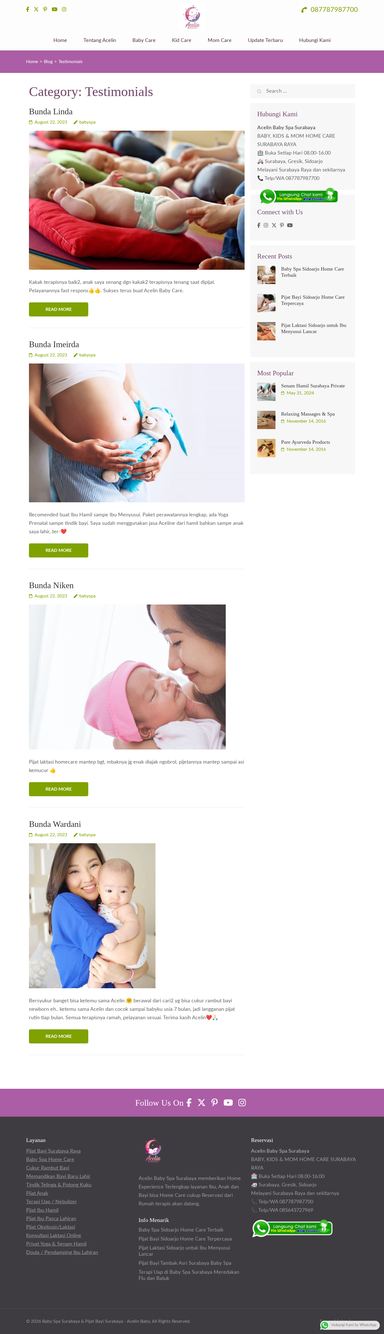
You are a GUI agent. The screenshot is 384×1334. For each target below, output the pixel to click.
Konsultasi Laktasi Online (53, 1235)
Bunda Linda (51, 111)
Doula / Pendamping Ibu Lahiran (62, 1252)
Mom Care (220, 40)
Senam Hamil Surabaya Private (313, 386)
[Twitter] (274, 225)
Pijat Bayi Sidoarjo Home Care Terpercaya (185, 1239)
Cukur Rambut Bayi (47, 1168)
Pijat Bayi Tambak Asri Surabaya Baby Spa (185, 1263)
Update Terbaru (265, 40)
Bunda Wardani (55, 824)
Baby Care (144, 40)
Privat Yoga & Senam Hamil (56, 1244)
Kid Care (181, 40)
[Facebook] (258, 225)
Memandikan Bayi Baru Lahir (58, 1176)
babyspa (87, 122)
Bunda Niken (51, 585)
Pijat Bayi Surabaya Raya (53, 1151)
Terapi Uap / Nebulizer (51, 1201)
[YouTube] (290, 225)
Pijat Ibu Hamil (42, 1210)
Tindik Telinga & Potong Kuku (58, 1185)
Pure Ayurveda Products (305, 442)
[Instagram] (266, 225)
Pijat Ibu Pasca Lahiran (51, 1218)
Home (60, 40)
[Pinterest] (282, 225)
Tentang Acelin (99, 40)
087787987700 (333, 9)
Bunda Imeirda (54, 344)
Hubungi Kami (315, 40)
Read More (59, 309)
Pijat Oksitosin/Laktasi (50, 1227)
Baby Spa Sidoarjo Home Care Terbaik (181, 1230)
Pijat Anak (37, 1193)
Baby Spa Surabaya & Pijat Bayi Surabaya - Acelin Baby (96, 1321)
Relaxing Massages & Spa (308, 414)
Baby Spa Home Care (50, 1159)
